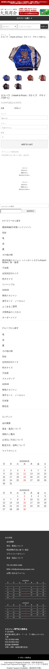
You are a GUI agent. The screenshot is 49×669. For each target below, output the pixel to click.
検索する (44, 26)
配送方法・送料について (13, 445)
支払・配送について (15, 546)
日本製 (5, 401)
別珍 (4, 233)
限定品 (5, 406)
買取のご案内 (8, 434)
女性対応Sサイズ (10, 273)
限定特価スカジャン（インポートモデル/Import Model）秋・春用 (24, 261)
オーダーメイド (9, 318)
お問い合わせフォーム (16, 573)
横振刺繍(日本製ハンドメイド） (17, 227)
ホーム (4, 35)
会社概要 (6, 423)
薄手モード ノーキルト (13, 301)
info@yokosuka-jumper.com (22, 569)
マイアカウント (9, 451)
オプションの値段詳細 (10, 152)
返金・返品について (11, 429)
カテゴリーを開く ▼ (24, 18)
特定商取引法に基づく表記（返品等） (16, 155)
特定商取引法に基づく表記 (17, 550)
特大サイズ (7, 279)
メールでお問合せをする (29, 13)
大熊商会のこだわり (11, 312)
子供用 (5, 268)
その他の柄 (7, 255)
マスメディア (8, 379)
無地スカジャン (9, 296)
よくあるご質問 (9, 307)
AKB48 (5, 290)
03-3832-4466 (29, 10)
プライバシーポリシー (16, 554)
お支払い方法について (12, 440)
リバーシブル (8, 284)
